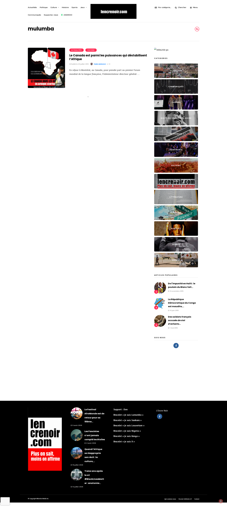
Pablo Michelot (100, 64)
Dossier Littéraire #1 (185, 499)
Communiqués (34, 15)
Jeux (82, 7)
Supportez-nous (51, 15)
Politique (44, 7)
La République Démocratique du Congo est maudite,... (182, 303)
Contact (196, 499)
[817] (46, 87)
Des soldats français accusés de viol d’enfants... (179, 320)
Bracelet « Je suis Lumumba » (128, 414)
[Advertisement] (113, 373)
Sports (75, 7)
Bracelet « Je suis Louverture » (129, 425)
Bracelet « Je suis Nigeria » (127, 430)
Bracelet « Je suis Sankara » (127, 420)
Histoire (65, 7)
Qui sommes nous (170, 499)
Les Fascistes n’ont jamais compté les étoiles (94, 435)
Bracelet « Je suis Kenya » (126, 436)
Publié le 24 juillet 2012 (80, 64)
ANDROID (68, 15)
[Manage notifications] (221, 501)
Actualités (32, 7)
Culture (53, 7)
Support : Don (120, 409)
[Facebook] (176, 345)
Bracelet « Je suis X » (124, 441)
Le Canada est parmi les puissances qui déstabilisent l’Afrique (108, 57)
